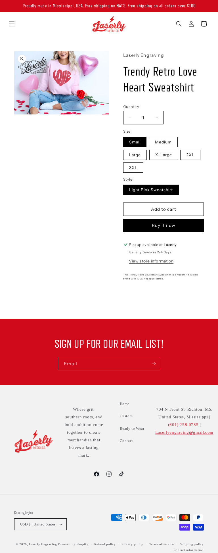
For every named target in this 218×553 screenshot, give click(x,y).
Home (124, 404)
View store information (151, 261)
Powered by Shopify (73, 544)
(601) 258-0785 (184, 424)
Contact (126, 441)
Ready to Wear (132, 428)
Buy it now (163, 225)
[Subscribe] (153, 363)
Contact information (189, 550)
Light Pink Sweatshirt (151, 189)
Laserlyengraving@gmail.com (184, 432)
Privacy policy (132, 544)
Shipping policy (192, 544)
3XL (133, 167)
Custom (126, 416)
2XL (190, 154)
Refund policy (105, 544)
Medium (163, 142)
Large (135, 154)
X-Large (163, 154)
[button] (12, 24)
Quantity (131, 106)
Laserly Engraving (43, 544)
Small (135, 142)
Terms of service (161, 544)
